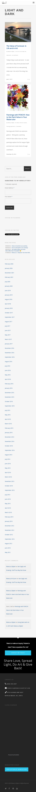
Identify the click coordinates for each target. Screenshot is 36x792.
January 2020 (8, 286)
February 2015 (9, 428)
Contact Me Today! (18, 653)
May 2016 (7, 375)
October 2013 (9, 486)
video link (24, 51)
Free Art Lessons (23, 122)
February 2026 (9, 264)
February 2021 (9, 277)
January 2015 (8, 432)
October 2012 (9, 534)
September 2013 (10, 490)
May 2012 (7, 552)
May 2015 (7, 415)
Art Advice (17, 122)
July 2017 (7, 326)
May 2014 (7, 468)
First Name (8, 196)
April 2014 (8, 472)
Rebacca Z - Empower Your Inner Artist (21, 252)
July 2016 (7, 366)
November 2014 (9, 441)
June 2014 (8, 463)
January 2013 (8, 521)
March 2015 (8, 423)
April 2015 (8, 419)
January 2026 (8, 268)
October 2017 (9, 313)
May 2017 (7, 335)
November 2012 (9, 530)
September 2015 (10, 406)
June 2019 (8, 290)
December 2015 (9, 392)
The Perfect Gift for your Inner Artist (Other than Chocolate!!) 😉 (15, 250)
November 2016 (9, 352)
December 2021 (9, 273)
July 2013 (7, 495)
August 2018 (8, 299)
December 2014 (9, 437)
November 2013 (9, 481)
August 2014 (8, 455)
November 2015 (9, 397)
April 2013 (8, 508)
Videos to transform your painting (19, 246)
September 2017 (10, 317)
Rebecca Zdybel (11, 51)
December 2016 (9, 348)
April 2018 (8, 304)
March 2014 (8, 477)
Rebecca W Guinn (11, 578)
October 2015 (9, 401)
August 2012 (8, 543)
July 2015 (7, 410)
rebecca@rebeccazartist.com (18, 688)
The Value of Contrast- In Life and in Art (16, 47)
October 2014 (9, 446)
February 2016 (9, 384)
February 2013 (9, 517)
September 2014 (10, 450)
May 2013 (7, 503)
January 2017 (8, 344)
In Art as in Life (18, 51)
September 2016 (10, 357)
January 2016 (8, 388)
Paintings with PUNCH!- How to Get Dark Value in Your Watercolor (17, 117)
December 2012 (9, 526)
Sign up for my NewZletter (16, 769)
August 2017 (8, 321)
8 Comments (18, 126)
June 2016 (8, 370)
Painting (8, 126)
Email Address (9, 188)
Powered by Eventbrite (13, 755)
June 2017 (8, 330)
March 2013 (8, 512)
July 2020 (7, 281)
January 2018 (8, 308)
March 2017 (8, 339)
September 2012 (10, 539)
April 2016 (8, 379)
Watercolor (8, 55)
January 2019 (8, 295)
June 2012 (8, 548)
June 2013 (8, 499)
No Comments (15, 55)
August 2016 (8, 361)
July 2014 (7, 459)
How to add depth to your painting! (20, 247)
